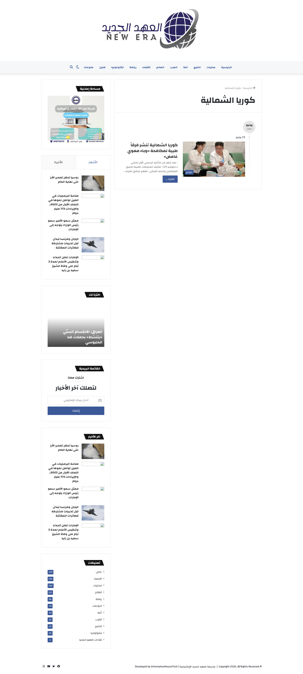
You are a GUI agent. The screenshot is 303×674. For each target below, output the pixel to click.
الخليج (197, 67)
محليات (211, 67)
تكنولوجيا (117, 67)
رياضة (132, 67)
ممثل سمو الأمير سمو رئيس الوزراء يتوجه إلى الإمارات (63, 225)
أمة (185, 67)
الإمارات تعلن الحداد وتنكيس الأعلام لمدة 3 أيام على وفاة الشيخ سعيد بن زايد (63, 264)
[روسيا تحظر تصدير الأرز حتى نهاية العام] (93, 183)
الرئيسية (226, 67)
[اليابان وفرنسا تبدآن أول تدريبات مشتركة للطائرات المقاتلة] (93, 244)
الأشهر (93, 162)
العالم (160, 67)
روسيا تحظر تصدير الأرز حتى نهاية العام (64, 180)
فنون (102, 67)
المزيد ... (170, 179)
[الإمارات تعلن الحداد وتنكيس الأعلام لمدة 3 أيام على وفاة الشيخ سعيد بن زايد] (93, 263)
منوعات (88, 67)
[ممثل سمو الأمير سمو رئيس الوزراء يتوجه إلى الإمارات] (93, 226)
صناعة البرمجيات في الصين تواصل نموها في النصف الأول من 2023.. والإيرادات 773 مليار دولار (63, 204)
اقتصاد (146, 67)
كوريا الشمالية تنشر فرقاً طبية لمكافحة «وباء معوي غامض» (152, 150)
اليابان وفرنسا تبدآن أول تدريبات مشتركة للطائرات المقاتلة (65, 243)
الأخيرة (58, 162)
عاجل (99, 572)
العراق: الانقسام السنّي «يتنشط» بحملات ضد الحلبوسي (82, 336)
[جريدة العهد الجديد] (151, 30)
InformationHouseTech (164, 666)
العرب (173, 67)
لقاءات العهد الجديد (90, 640)
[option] (76, 324)
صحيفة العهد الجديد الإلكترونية (197, 666)
